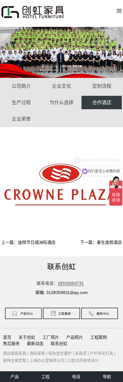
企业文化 (61, 86)
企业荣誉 (21, 118)
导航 (107, 376)
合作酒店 (101, 102)
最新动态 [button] (35, 343)
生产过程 (21, 102)
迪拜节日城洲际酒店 (37, 242)
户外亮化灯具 (101, 353)
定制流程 (101, 86)
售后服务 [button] (11, 343)
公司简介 (21, 86)
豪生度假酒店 (109, 242)
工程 (45, 376)
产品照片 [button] (74, 337)
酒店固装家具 (14, 353)
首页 (7, 337)
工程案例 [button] (98, 337)
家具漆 (81, 353)
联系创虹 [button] (59, 343)
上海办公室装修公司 (47, 360)
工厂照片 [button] (50, 337)
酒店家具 (37, 353)
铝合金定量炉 (60, 353)
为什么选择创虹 (61, 104)
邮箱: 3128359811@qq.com (62, 292)
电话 (76, 376)
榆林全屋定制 (14, 360)
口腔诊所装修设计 (83, 360)
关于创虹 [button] (27, 337)
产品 (14, 376)
